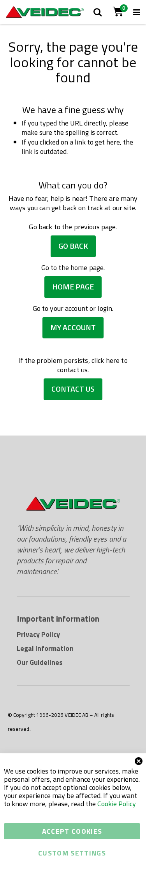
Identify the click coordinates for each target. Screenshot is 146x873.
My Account (73, 327)
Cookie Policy (116, 803)
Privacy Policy (38, 634)
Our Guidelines (40, 662)
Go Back (73, 246)
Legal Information (45, 648)
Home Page (73, 287)
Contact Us (73, 389)
